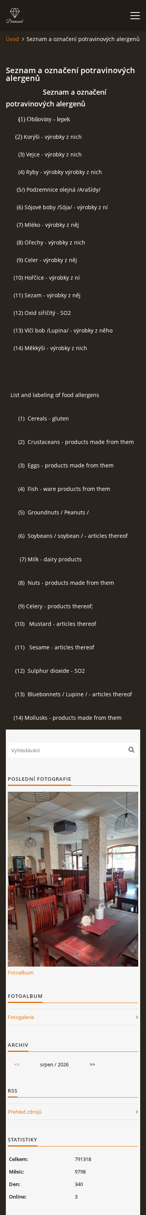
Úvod (12, 39)
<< (16, 1064)
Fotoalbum (20, 972)
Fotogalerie (21, 1017)
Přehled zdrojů (25, 1111)
